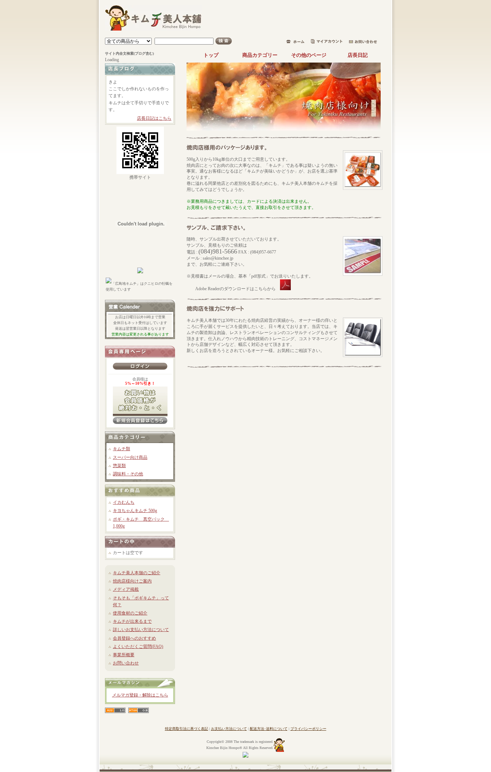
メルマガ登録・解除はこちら (140, 695)
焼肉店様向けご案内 (132, 581)
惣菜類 (119, 465)
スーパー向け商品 (130, 457)
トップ (211, 55)
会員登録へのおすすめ (134, 638)
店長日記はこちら (154, 118)
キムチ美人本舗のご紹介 (136, 572)
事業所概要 (123, 654)
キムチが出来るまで (132, 621)
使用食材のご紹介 (130, 613)
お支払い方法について (229, 729)
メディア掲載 (126, 589)
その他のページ (308, 55)
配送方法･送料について (269, 729)
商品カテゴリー (259, 55)
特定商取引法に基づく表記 (186, 729)
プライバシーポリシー (308, 729)
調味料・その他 (128, 473)
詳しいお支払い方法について (141, 629)
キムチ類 (121, 448)
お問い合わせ (126, 663)
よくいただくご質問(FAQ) (138, 646)
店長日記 (358, 55)
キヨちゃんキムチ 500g (135, 510)
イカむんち (123, 502)
